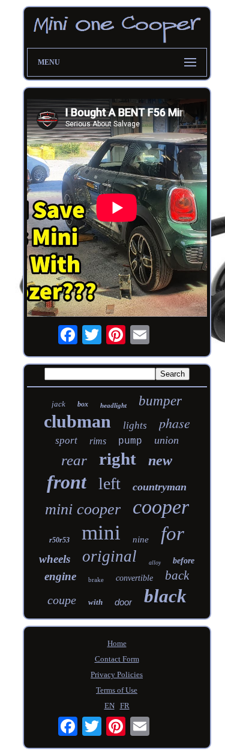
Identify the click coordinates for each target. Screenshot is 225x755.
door (123, 602)
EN (109, 705)
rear (74, 460)
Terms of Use (116, 690)
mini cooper (83, 509)
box (82, 404)
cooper (161, 507)
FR (125, 705)
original (109, 556)
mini (101, 532)
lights (135, 425)
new (160, 460)
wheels (54, 559)
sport (66, 440)
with (95, 602)
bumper (160, 400)
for (172, 533)
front (66, 482)
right (117, 458)
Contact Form (117, 658)
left (109, 483)
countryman (160, 487)
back (177, 575)
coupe (61, 600)
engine (60, 576)
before (183, 560)
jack (58, 403)
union (166, 440)
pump (130, 441)
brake (96, 579)
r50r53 (59, 540)
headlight (113, 405)
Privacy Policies (117, 674)
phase (174, 423)
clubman (77, 421)
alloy (155, 562)
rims (97, 441)
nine (141, 539)
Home (117, 643)
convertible (134, 578)
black (165, 596)
